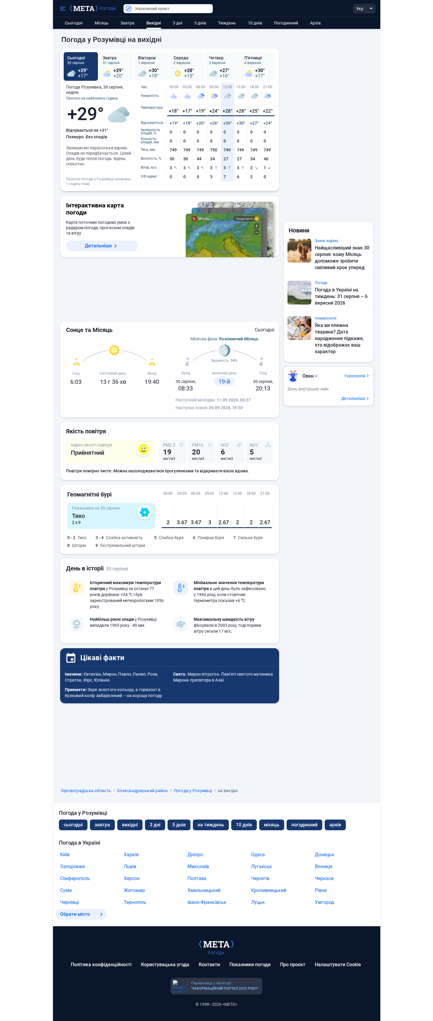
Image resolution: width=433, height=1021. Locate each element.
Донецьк (324, 854)
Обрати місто (75, 914)
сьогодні (73, 825)
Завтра (128, 23)
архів (315, 23)
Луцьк (258, 902)
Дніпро (195, 854)
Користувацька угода (165, 964)
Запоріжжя (72, 866)
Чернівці (69, 902)
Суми (66, 890)
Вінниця (323, 866)
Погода (108, 9)
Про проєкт (292, 964)
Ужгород (324, 902)
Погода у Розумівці (193, 790)
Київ (65, 854)
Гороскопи (355, 375)
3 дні (177, 23)
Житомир (134, 890)
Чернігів (260, 878)
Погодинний (286, 23)
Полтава (197, 878)
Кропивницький (268, 890)
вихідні (130, 825)
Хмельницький (204, 890)
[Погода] (216, 943)
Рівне (321, 890)
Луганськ (261, 866)
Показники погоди (250, 964)
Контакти (209, 964)
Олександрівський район (142, 790)
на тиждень (211, 825)
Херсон (132, 878)
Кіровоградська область (86, 790)
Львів (130, 866)
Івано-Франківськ (206, 902)
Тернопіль (135, 902)
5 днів (200, 23)
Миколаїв (198, 866)
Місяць (102, 23)
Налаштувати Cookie (338, 964)
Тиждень (227, 23)
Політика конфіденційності (101, 964)
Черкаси (324, 878)
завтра (102, 825)
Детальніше (98, 246)
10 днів (255, 23)
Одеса (258, 854)
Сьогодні (74, 23)
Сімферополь (75, 878)
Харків (131, 854)
